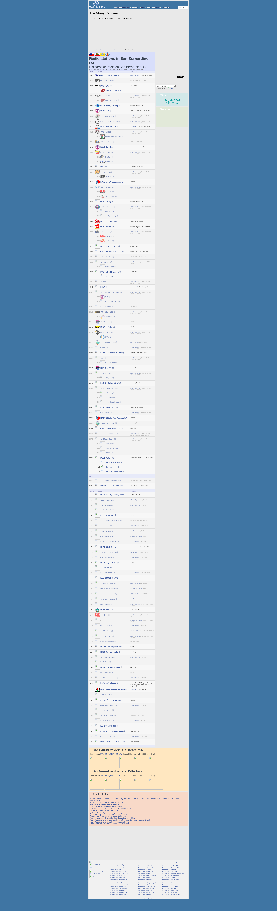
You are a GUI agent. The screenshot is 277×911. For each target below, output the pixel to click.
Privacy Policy (141, 898)
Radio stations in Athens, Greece (170, 884)
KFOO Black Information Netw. (112, 690)
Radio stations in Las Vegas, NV (146, 886)
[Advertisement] (172, 41)
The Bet (108, 161)
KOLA (102, 287)
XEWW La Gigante (106, 536)
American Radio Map (121, 7)
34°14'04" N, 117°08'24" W (110, 754)
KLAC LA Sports (105, 505)
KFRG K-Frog (106, 202)
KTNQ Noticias (105, 604)
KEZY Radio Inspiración (110, 647)
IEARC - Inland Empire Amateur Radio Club (107, 802)
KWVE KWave (106, 458)
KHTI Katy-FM (106, 368)
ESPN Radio (105, 567)
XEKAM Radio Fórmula (108, 588)
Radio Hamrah (110, 196)
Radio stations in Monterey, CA (117, 871)
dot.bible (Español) (113, 462)
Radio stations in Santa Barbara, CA (118, 890)
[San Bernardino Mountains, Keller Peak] (97, 789)
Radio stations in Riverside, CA (117, 877)
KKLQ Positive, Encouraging (110, 292)
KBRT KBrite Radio (108, 547)
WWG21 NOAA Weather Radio (111, 480)
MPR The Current (112, 90)
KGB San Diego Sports (108, 552)
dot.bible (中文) (111, 467)
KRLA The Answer (106, 573)
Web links (166, 7)
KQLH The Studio (106, 142)
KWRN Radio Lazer (107, 715)
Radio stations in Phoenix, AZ (145, 884)
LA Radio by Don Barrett (99, 812)
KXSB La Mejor (106, 327)
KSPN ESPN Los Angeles (109, 542)
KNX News (109, 236)
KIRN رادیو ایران (110, 216)
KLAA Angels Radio (108, 563)
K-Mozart (108, 393)
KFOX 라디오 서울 (106, 736)
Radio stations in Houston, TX (145, 879)
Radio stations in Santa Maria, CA (118, 892)
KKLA (102, 282)
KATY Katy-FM (105, 322)
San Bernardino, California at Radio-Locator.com (108, 824)
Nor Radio (108, 192)
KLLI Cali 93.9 (105, 172)
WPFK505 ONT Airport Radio (110, 520)
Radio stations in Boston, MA (145, 867)
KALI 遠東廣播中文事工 (109, 578)
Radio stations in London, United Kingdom (172, 873)
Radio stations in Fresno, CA (117, 865)
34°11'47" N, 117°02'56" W (110, 776)
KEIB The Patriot (106, 636)
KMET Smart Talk (106, 695)
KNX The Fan (105, 232)
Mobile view (96, 868)
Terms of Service (131, 898)
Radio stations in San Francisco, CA (119, 884)
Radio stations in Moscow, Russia (170, 877)
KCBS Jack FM (105, 152)
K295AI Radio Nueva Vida (111, 428)
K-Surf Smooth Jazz (112, 402)
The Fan (108, 157)
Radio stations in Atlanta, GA (145, 871)
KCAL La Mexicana (108, 683)
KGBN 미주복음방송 (107, 641)
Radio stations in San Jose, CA (117, 886)
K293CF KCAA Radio (107, 423)
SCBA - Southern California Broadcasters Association (110, 808)
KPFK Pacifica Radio (107, 116)
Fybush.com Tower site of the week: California (107, 816)
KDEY (102, 167)
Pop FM (108, 453)
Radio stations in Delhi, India (168, 888)
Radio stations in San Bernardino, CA (119, 881)
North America (104, 50)
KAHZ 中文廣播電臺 (108, 726)
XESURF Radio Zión (107, 500)
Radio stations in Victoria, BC (169, 869)
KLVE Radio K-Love (107, 439)
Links (93, 876)
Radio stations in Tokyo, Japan (169, 892)
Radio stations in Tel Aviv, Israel (169, 886)
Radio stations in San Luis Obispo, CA (119, 888)
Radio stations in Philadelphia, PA (146, 865)
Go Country (109, 397)
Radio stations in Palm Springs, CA (118, 873)
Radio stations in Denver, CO (145, 881)
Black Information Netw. (113, 136)
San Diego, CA (134, 552)
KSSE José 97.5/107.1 (108, 434)
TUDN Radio (104, 662)
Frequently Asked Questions (153, 898)
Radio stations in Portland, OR (146, 888)
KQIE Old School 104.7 (109, 383)
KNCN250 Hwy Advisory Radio (112, 495)
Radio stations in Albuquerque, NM (147, 883)
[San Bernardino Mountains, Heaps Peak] (97, 767)
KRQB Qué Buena (107, 221)
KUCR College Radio (109, 75)
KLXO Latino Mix (106, 257)
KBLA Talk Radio (106, 721)
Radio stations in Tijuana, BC (169, 864)
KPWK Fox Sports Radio (110, 667)
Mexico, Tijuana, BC (136, 500)
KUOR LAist (105, 86)
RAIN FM (108, 176)
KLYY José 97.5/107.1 (109, 246)
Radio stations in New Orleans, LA (147, 875)
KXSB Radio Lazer (108, 407)
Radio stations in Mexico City (169, 862)
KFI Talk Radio (110, 363)
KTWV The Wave (106, 187)
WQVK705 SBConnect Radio (111, 731)
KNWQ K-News (105, 631)
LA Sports (108, 378)
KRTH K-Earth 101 (106, 312)
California (134, 7)
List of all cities (95, 873)
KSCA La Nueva (105, 332)
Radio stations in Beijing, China (169, 890)
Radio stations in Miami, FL (145, 873)
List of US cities (145, 7)
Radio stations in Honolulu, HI (145, 894)
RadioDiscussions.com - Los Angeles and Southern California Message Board (120, 820)
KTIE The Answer (107, 515)
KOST (102, 358)
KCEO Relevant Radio (108, 599)
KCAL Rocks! (106, 227)
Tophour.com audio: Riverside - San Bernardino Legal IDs (112, 818)
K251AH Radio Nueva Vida (111, 251)
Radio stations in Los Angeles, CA (118, 867)
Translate (173, 88)
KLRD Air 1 (105, 111)
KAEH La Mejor (105, 307)
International (156, 7)
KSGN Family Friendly (109, 106)
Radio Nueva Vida (111, 301)
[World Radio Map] (97, 8)
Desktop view (97, 864)
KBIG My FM (104, 373)
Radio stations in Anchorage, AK (146, 892)
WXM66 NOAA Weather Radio (112, 486)
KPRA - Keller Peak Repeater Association (106, 804)
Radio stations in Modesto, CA (117, 869)
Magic (108, 276)
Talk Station (109, 211)
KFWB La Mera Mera (107, 594)
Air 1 (107, 297)
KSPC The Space (106, 80)
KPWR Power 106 (106, 412)
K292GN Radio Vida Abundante (113, 418)
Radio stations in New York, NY (146, 864)
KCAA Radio (105, 610)
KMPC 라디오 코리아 (107, 705)
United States (113, 50)
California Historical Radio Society (103, 810)
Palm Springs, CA (135, 631)
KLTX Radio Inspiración (108, 678)
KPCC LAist (104, 96)
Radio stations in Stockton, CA (117, 894)
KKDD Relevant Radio (109, 652)
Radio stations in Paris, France (169, 881)
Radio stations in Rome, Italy (169, 883)
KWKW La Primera (106, 657)
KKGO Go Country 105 (108, 388)
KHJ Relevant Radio (107, 583)
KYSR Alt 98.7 (105, 262)
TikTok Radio (109, 266)
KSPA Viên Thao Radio (109, 700)
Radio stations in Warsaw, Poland (170, 879)
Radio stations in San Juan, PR (169, 865)
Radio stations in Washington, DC (146, 862)
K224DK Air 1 (105, 147)
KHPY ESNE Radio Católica (111, 742)
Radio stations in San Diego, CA (117, 883)
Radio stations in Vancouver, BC (170, 867)
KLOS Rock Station (107, 207)
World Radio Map (94, 50)
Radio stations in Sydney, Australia (170, 894)
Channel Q (109, 316)
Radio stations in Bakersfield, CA (118, 862)
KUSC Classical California (109, 121)
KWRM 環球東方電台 (107, 672)
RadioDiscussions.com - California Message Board (109, 822)
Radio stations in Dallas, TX (145, 877)
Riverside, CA (134, 75)
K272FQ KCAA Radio (107, 342)
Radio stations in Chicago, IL (145, 869)
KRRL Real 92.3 (105, 132)
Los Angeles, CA (135, 95)
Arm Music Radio (111, 448)
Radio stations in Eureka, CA (117, 864)
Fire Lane (108, 241)
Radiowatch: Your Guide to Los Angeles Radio (108, 814)
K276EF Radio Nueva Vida (111, 353)
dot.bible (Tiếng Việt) (113, 472)
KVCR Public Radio (108, 127)
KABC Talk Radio (106, 557)
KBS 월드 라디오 (106, 710)
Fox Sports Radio (106, 510)
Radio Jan (108, 443)
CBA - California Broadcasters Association (106, 806)
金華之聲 (108, 337)
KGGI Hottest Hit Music (109, 272)
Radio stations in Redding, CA (117, 875)
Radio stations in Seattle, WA (145, 890)
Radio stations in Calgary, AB (169, 871)
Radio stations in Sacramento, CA (118, 879)
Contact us (165, 898)
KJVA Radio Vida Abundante (112, 182)
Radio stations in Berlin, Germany (170, 875)
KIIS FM (103, 347)
